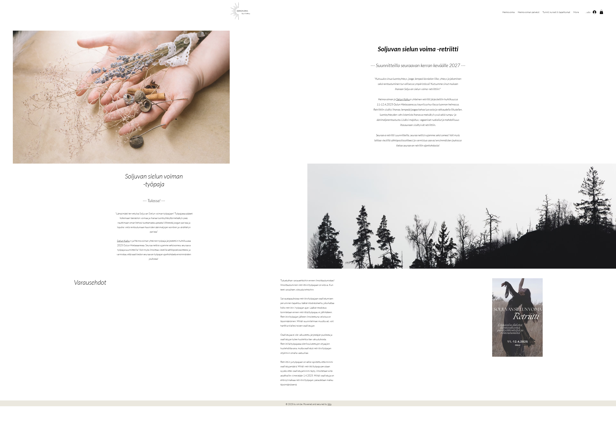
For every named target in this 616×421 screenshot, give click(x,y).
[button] (601, 12)
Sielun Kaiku (403, 99)
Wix (329, 404)
